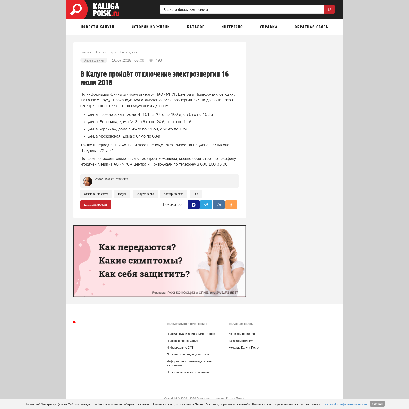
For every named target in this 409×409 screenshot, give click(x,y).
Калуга (122, 194)
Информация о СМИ (180, 347)
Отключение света (96, 194)
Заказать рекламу (241, 340)
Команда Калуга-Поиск (244, 347)
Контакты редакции (242, 334)
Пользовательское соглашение (188, 372)
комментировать (95, 204)
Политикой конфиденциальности (344, 404)
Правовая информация (182, 340)
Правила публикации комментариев (191, 334)
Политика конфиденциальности (188, 354)
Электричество (173, 194)
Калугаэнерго (145, 194)
